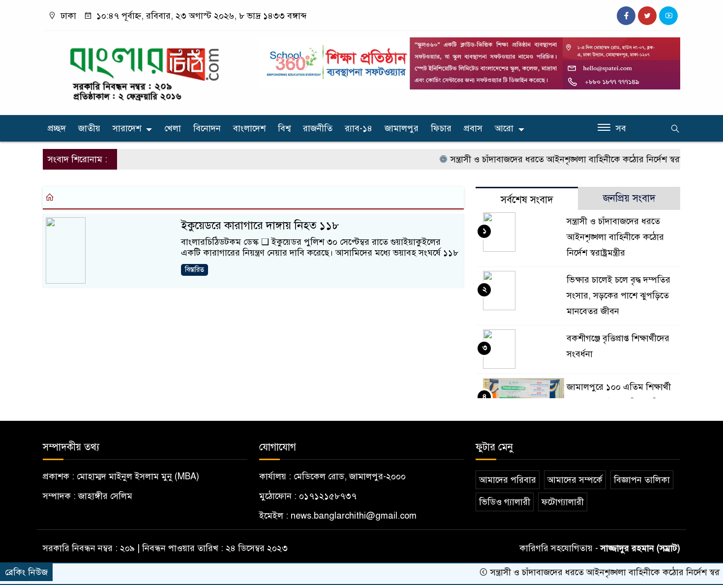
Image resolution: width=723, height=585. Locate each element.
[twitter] (647, 15)
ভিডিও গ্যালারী (504, 502)
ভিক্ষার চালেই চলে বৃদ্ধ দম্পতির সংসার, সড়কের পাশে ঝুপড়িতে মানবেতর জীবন (618, 295)
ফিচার (441, 128)
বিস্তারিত (194, 269)
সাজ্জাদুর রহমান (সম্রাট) (640, 548)
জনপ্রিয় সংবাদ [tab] (629, 198)
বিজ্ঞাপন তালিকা (642, 479)
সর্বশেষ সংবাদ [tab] (527, 200)
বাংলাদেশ (249, 128)
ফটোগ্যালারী (563, 502)
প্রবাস (473, 128)
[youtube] (668, 15)
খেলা (172, 128)
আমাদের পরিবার (507, 479)
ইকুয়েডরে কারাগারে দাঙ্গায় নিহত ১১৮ (260, 225)
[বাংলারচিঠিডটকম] (145, 70)
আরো (504, 128)
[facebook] (626, 15)
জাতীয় (89, 128)
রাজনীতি (317, 128)
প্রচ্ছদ (57, 128)
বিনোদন (207, 128)
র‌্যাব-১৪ (358, 128)
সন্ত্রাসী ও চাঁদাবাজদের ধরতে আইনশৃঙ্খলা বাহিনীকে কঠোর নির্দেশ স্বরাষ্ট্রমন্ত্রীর (565, 159)
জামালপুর (402, 128)
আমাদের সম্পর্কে (574, 479)
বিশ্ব (284, 128)
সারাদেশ (127, 128)
